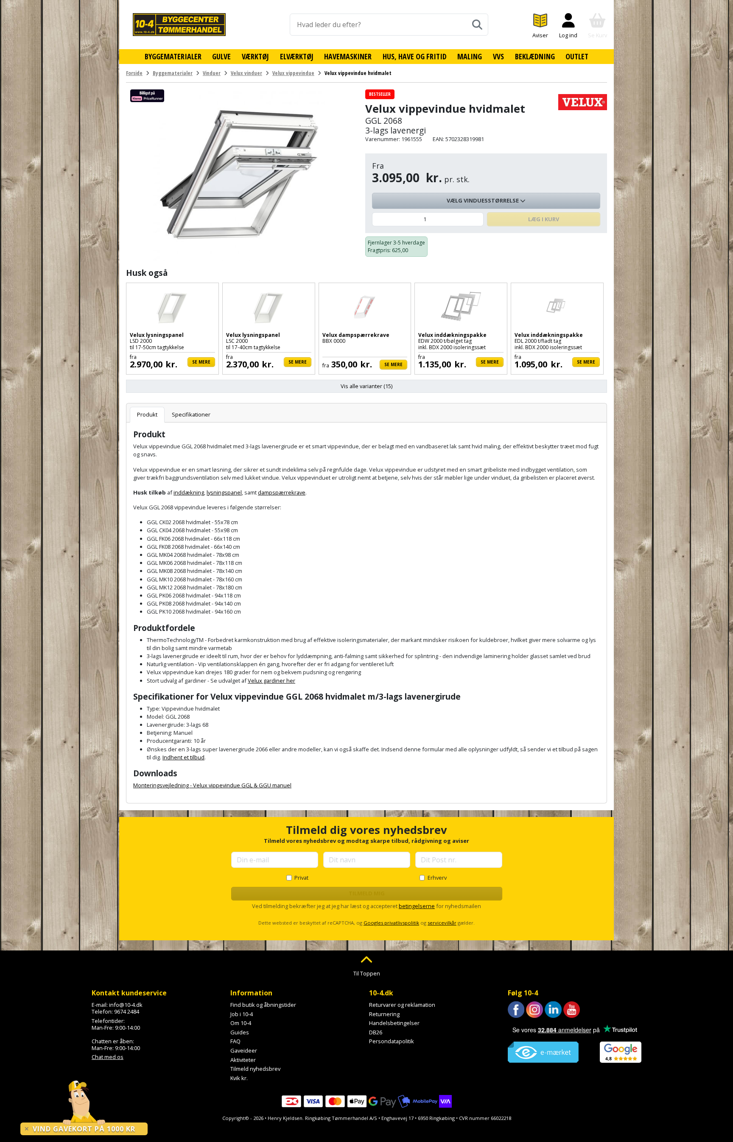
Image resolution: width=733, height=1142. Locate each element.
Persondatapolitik (391, 1041)
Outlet (576, 56)
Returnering (384, 1014)
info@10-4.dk (126, 1005)
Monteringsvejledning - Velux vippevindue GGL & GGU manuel (212, 785)
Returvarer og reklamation (402, 1005)
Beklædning (535, 56)
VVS (498, 56)
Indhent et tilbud (183, 757)
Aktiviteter (243, 1060)
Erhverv (437, 877)
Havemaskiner (348, 56)
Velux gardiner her (271, 680)
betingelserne (417, 906)
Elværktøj (296, 56)
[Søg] (477, 24)
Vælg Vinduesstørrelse (483, 200)
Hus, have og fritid (415, 56)
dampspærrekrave (281, 492)
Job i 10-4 (241, 1014)
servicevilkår (442, 923)
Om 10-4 (240, 1023)
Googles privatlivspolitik (391, 923)
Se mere (201, 362)
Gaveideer (243, 1050)
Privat (301, 877)
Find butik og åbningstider (263, 1005)
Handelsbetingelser (394, 1023)
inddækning (188, 492)
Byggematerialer (173, 56)
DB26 (375, 1032)
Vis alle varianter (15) (366, 386)
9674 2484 (126, 1011)
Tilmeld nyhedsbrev (255, 1069)
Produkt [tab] (147, 414)
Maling (469, 56)
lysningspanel (224, 492)
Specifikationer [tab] (191, 414)
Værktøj (255, 56)
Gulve (221, 56)
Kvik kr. (239, 1078)
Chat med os (107, 1057)
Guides (239, 1032)
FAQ (235, 1041)
